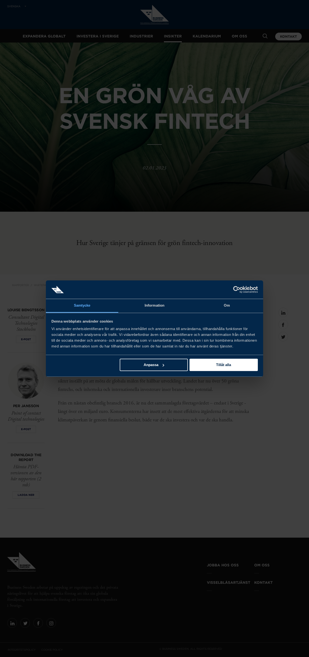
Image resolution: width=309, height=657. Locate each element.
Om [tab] (227, 305)
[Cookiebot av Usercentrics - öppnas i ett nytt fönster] (237, 289)
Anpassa (151, 365)
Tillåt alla (223, 365)
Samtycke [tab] (82, 305)
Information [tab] (154, 305)
